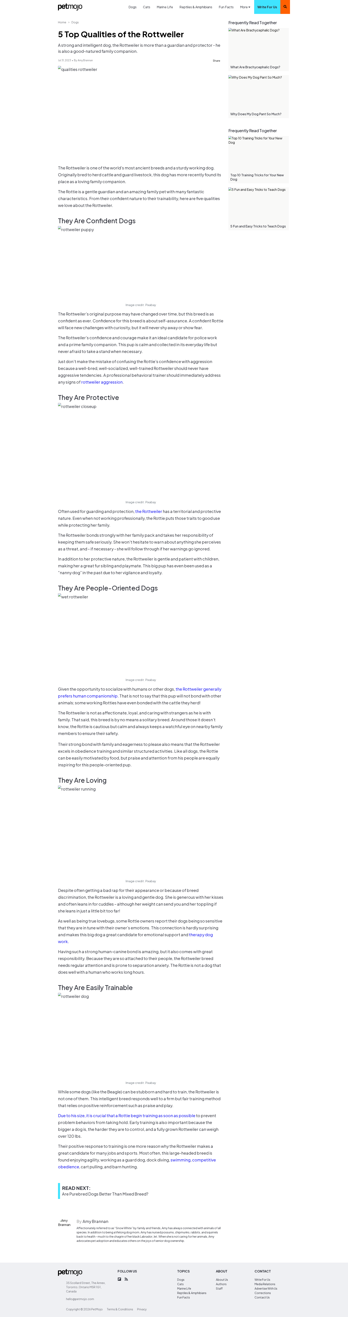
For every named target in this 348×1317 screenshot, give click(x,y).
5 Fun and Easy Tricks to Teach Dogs (258, 226)
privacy (142, 1309)
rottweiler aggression (102, 381)
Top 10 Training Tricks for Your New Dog (257, 177)
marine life (184, 1288)
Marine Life (165, 7)
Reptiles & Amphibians (195, 7)
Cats (146, 7)
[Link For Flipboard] (119, 1279)
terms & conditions (120, 1309)
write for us (267, 7)
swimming (181, 1159)
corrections (263, 1293)
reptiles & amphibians (191, 1293)
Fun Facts (226, 7)
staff (219, 1288)
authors (221, 1284)
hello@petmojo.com (80, 1299)
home (62, 22)
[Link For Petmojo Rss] (126, 1279)
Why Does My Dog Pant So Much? (255, 114)
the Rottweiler (148, 511)
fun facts (183, 1297)
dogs (180, 1279)
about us (222, 1279)
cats (180, 1284)
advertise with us (266, 1288)
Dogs (132, 7)
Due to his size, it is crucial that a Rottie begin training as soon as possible (126, 1115)
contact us (262, 1297)
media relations (265, 1284)
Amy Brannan (85, 60)
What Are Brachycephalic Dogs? (255, 67)
